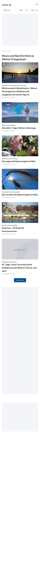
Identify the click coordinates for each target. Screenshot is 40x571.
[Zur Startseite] (7, 4)
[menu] (37, 4)
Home (4, 51)
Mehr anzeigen (20, 280)
